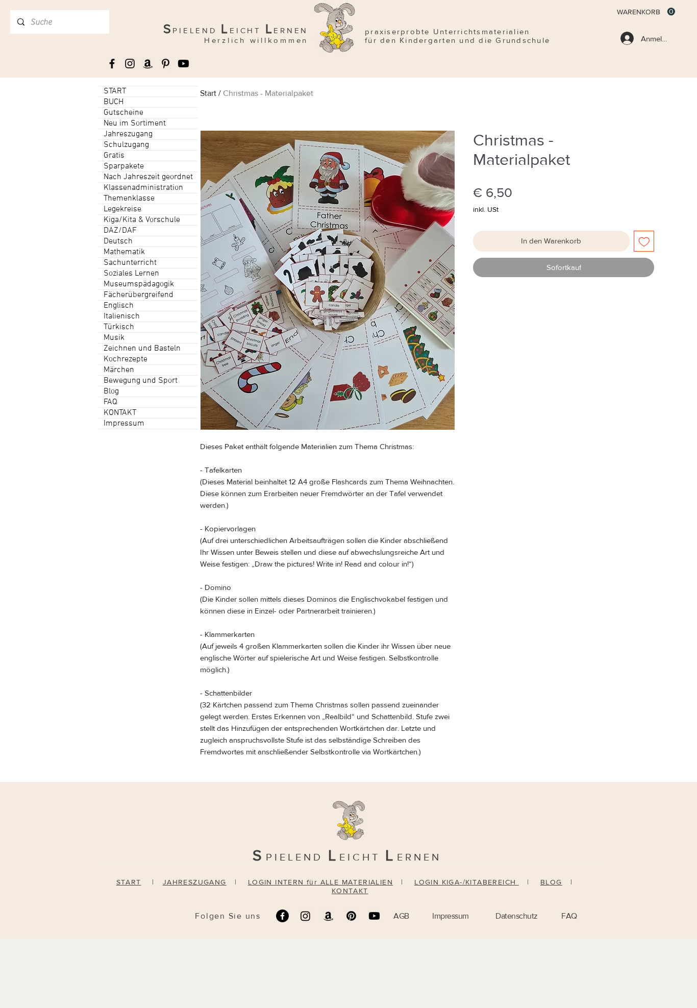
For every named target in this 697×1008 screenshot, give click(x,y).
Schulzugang (126, 145)
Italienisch (122, 316)
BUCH (113, 102)
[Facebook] (282, 915)
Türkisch (119, 327)
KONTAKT (120, 413)
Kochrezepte (125, 359)
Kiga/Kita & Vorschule (142, 220)
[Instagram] (305, 915)
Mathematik (124, 252)
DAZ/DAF (120, 231)
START (115, 91)
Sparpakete (124, 166)
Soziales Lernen (131, 273)
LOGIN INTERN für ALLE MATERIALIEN (320, 882)
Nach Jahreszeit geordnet (148, 177)
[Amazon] (328, 915)
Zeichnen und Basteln (142, 348)
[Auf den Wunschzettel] (644, 241)
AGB (401, 916)
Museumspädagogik (139, 284)
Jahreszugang (128, 134)
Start (208, 93)
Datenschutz (516, 916)
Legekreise (122, 209)
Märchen (119, 370)
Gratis (114, 156)
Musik (114, 338)
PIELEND (297, 857)
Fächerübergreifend (138, 295)
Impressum (124, 424)
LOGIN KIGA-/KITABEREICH (466, 882)
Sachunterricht (130, 263)
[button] (646, 12)
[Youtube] (183, 63)
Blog (111, 391)
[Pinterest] (351, 915)
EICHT (362, 857)
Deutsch (118, 241)
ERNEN (419, 857)
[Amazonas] (147, 63)
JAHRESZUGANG (195, 882)
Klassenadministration (143, 188)
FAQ (110, 402)
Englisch (119, 306)
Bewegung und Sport (141, 381)
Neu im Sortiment (135, 123)
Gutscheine (123, 113)
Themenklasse (129, 198)
